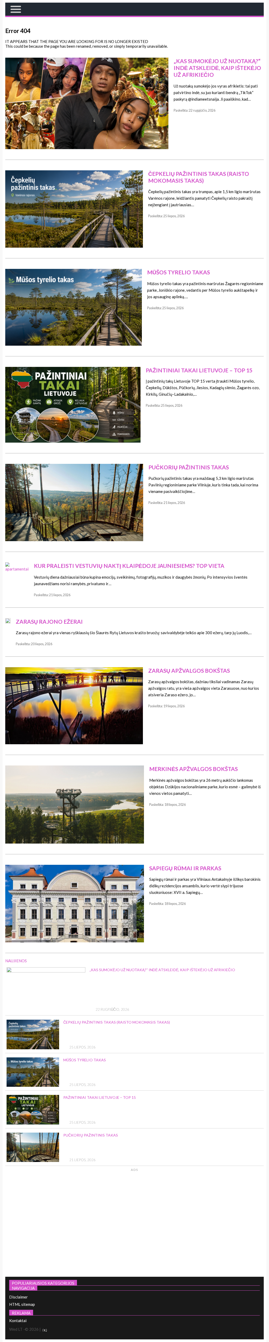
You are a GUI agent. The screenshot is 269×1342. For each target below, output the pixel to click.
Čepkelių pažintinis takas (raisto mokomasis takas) (198, 177)
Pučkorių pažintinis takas (188, 467)
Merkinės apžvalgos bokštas (193, 768)
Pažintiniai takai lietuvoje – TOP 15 (199, 370)
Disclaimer (18, 1297)
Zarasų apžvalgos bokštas (189, 670)
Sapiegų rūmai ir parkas (185, 868)
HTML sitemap (22, 1304)
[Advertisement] (219, 1221)
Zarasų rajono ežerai (49, 621)
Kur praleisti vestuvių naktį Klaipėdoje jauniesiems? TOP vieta (129, 565)
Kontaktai (18, 1320)
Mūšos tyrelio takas (178, 272)
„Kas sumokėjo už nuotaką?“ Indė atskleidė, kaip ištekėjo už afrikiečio (217, 68)
